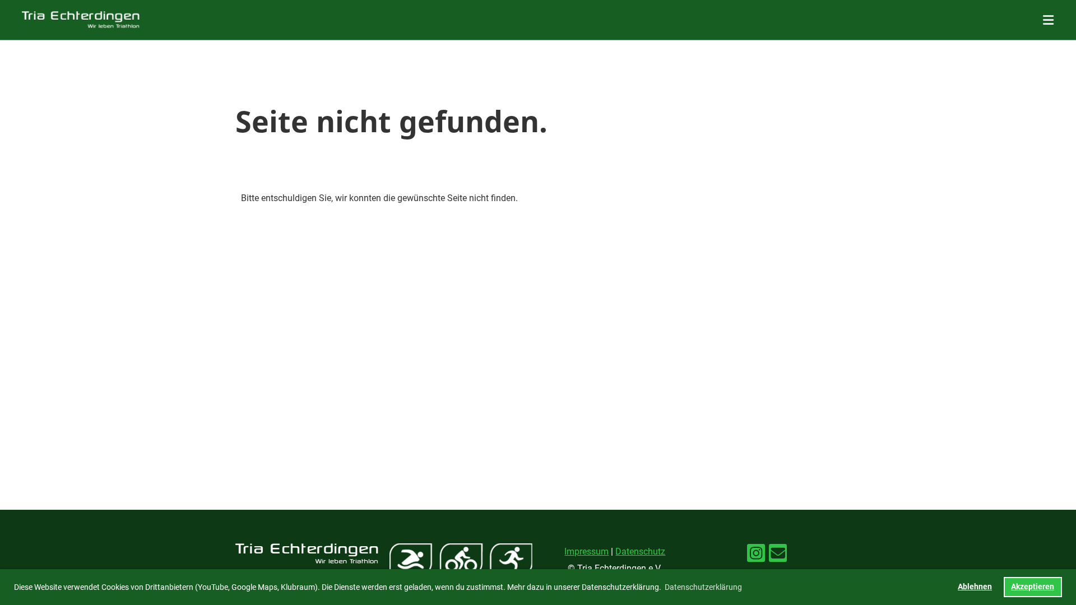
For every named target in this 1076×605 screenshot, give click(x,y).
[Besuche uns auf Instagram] (756, 555)
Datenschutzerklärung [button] (703, 587)
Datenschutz (640, 551)
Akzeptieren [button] (1032, 587)
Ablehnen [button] (975, 587)
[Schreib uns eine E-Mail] (778, 555)
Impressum (586, 551)
